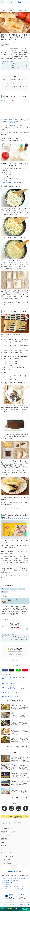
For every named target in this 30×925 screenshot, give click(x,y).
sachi (28, 717)
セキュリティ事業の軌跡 (6, 889)
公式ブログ (5, 619)
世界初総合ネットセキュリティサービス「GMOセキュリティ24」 (13, 878)
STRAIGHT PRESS (25, 761)
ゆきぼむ (27, 709)
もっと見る (15, 798)
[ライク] (28, 1)
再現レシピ (5, 591)
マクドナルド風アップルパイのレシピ (13, 79)
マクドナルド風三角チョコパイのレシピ (14, 83)
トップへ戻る (14, 660)
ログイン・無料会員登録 (15, 817)
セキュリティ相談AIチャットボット (8, 882)
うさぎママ (6, 44)
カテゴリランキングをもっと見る (15, 747)
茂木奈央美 (27, 726)
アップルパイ (12, 121)
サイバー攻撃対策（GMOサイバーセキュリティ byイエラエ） (13, 886)
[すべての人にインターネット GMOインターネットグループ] (13, 904)
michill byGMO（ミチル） (6, 10)
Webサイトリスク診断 (14, 880)
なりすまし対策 (20, 888)
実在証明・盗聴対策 (5, 884)
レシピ (15, 10)
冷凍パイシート (6, 182)
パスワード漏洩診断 (5, 880)
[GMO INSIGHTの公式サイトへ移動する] (15, 870)
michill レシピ (26, 734)
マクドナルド (5, 120)
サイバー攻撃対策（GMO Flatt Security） (9, 888)
